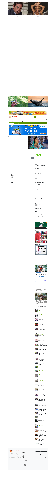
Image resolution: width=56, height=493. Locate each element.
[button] (41, 225)
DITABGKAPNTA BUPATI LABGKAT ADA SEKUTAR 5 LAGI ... (42, 321)
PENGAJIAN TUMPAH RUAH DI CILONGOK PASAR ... (42, 360)
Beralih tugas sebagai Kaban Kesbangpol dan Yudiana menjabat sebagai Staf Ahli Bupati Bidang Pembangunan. (21, 168)
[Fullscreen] (46, 227)
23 (45, 457)
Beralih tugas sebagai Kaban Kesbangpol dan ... (42, 316)
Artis (12, 119)
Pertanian (25, 461)
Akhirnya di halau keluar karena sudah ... (42, 368)
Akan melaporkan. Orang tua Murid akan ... (42, 364)
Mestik (33, 119)
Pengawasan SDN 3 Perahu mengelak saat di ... (41, 421)
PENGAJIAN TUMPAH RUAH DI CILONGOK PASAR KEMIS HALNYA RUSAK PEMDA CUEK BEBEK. (21, 162)
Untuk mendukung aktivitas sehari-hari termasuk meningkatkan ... (42, 337)
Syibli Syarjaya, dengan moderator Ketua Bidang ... (42, 312)
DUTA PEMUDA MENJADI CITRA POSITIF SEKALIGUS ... (42, 400)
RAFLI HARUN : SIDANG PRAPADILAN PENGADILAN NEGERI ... (42, 330)
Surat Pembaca (16, 121)
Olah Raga (42, 366)
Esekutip (39, 314)
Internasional (22, 119)
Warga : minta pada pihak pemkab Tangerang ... (42, 376)
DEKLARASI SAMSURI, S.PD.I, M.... (42, 346)
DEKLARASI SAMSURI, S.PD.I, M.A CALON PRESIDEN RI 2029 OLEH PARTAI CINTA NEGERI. (20, 123)
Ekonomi (26, 119)
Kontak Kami (22, 121)
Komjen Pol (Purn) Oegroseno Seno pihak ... (42, 440)
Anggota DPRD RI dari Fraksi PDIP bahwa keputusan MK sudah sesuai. (44, 123)
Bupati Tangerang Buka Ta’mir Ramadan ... (42, 372)
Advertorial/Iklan (11, 121)
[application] (41, 225)
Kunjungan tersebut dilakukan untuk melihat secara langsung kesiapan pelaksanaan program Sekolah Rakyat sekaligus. (21, 164)
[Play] (36, 227)
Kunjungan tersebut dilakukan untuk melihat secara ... (42, 427)
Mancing (30, 119)
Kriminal (11, 173)
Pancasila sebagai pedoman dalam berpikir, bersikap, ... (42, 410)
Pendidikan (42, 416)
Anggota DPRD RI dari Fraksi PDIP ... (42, 350)
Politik (10, 177)
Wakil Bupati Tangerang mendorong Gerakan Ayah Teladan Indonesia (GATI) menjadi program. (21, 161)
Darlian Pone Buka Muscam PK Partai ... (42, 354)
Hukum (18, 119)
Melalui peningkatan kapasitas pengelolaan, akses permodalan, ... (42, 341)
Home (10, 119)
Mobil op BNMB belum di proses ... (42, 417)
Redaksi (25, 464)
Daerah (15, 119)
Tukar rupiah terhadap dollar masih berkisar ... (42, 386)
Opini (19, 121)
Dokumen (25, 465)
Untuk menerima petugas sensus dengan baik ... (42, 436)
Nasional (36, 119)
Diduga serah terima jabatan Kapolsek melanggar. (42, 382)
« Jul (35, 463)
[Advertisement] (28, 23)
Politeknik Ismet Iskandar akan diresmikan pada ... (42, 414)
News (10, 174)
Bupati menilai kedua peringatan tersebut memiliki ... (42, 431)
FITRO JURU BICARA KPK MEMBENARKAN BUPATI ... (42, 325)
